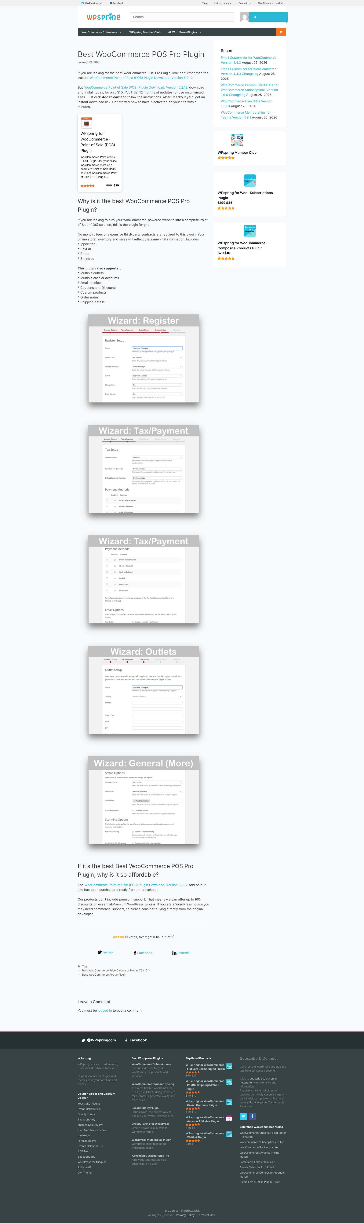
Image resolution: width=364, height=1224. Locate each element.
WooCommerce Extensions (99, 32)
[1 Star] (114, 937)
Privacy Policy (185, 1215)
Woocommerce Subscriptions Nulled (262, 1142)
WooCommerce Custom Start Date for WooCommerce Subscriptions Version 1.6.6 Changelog (249, 90)
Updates (254, 1102)
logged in (105, 1010)
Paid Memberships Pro (92, 1130)
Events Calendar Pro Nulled (257, 1167)
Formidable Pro (87, 1140)
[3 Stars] (118, 937)
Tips (204, 3)
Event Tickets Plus (89, 1108)
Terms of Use (206, 1215)
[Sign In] (241, 17)
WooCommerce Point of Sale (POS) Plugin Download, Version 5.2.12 (141, 78)
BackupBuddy (86, 1119)
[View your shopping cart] (281, 32)
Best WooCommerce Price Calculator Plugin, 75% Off (115, 970)
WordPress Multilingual (92, 1162)
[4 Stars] (121, 937)
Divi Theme (85, 1172)
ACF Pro (83, 1151)
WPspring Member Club (145, 32)
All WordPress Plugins (182, 32)
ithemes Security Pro (90, 1124)
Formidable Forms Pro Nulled (257, 1162)
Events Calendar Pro (90, 1146)
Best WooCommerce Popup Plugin (104, 974)
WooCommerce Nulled (270, 3)
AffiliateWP (84, 1167)
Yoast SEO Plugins (89, 1103)
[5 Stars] (123, 937)
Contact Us (244, 3)
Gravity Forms (86, 1114)
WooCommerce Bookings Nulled (259, 1147)
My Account (266, 1094)
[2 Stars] (116, 937)
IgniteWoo (84, 1135)
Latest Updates (222, 3)
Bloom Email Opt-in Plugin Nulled (260, 1181)
